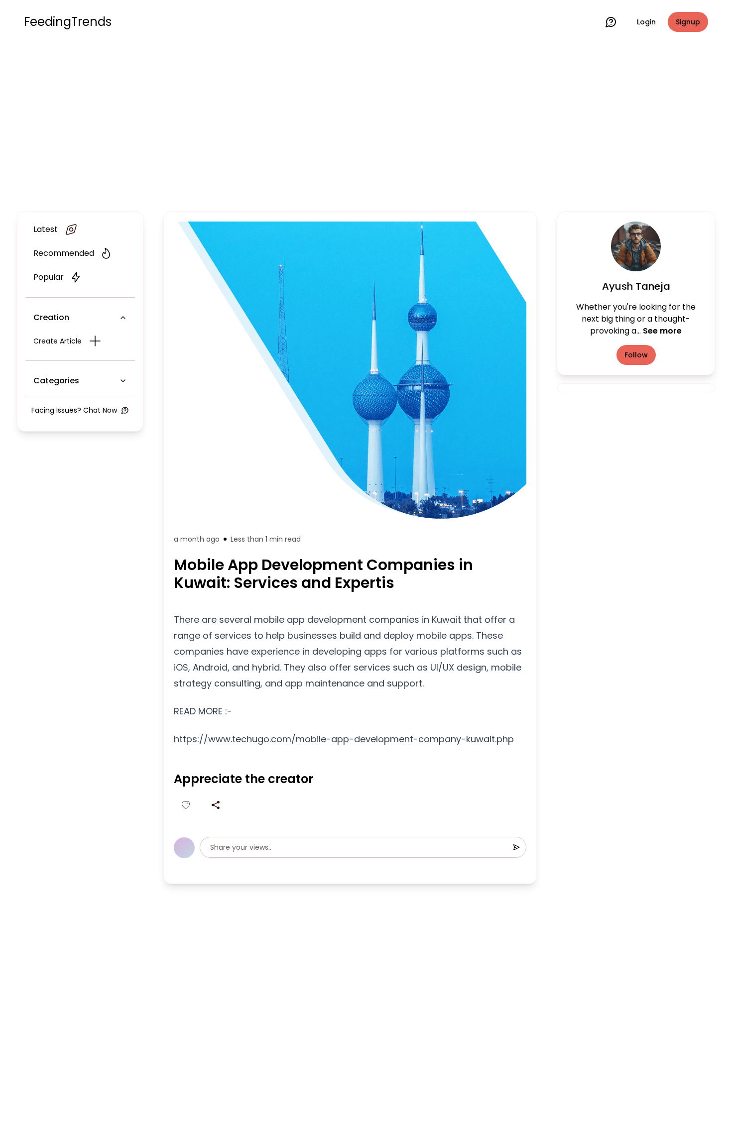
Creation (51, 317)
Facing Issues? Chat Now (74, 410)
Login (646, 22)
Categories (56, 380)
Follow (636, 355)
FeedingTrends (68, 22)
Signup (688, 22)
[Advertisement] (366, 125)
